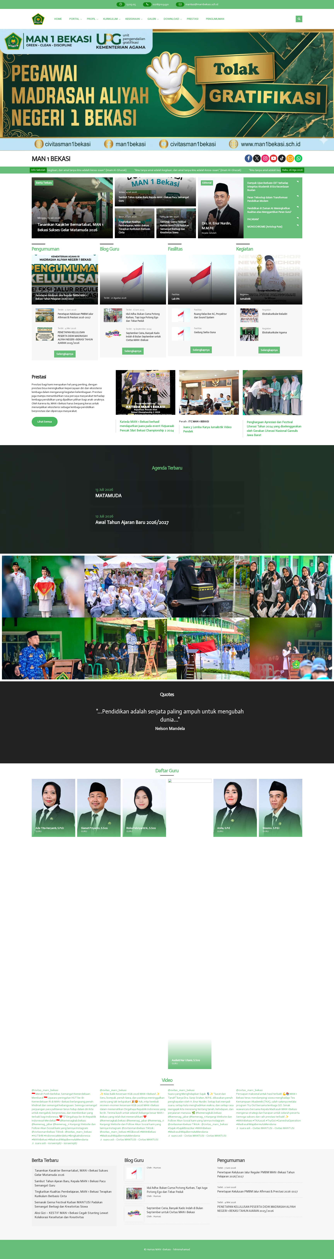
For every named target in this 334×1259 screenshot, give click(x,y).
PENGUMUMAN (215, 19)
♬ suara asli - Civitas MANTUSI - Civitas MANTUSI (129, 1139)
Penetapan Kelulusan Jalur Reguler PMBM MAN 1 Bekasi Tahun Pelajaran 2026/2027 (61, 297)
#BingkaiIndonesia (79, 1135)
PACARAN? (253, 219)
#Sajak (172, 1128)
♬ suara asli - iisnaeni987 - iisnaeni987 (54, 1143)
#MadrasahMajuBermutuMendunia (68, 1139)
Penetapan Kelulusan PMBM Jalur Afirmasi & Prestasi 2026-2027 (257, 1191)
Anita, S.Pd (136, 828)
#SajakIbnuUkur (185, 1128)
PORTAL (74, 19)
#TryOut (271, 1120)
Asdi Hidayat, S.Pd (231, 828)
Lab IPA (176, 298)
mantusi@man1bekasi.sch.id (201, 4)
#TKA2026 (259, 1120)
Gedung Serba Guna (205, 332)
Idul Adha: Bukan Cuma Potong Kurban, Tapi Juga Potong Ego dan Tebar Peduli (143, 317)
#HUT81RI (37, 1135)
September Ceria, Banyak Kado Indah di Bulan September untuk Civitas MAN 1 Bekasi (143, 336)
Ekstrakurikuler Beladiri (274, 313)
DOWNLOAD (171, 19)
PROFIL (91, 19)
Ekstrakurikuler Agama (274, 332)
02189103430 (161, 4)
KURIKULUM (110, 19)
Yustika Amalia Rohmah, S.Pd (282, 1060)
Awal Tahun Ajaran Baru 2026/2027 (132, 522)
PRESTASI (192, 19)
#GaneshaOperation (288, 1120)
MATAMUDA (108, 496)
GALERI (151, 19)
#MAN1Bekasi (40, 1139)
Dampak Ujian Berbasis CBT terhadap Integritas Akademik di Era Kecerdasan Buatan (268, 186)
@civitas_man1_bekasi (45, 1090)
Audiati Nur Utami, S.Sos (98, 1060)
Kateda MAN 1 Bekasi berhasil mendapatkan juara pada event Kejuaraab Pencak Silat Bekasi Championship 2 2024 (147, 426)
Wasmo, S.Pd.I (183, 828)
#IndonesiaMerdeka (56, 1135)
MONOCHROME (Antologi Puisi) (264, 226)
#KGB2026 (133, 1131)
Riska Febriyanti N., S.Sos (53, 828)
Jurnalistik (245, 298)
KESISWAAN (132, 19)
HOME (58, 19)
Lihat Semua (44, 421)
